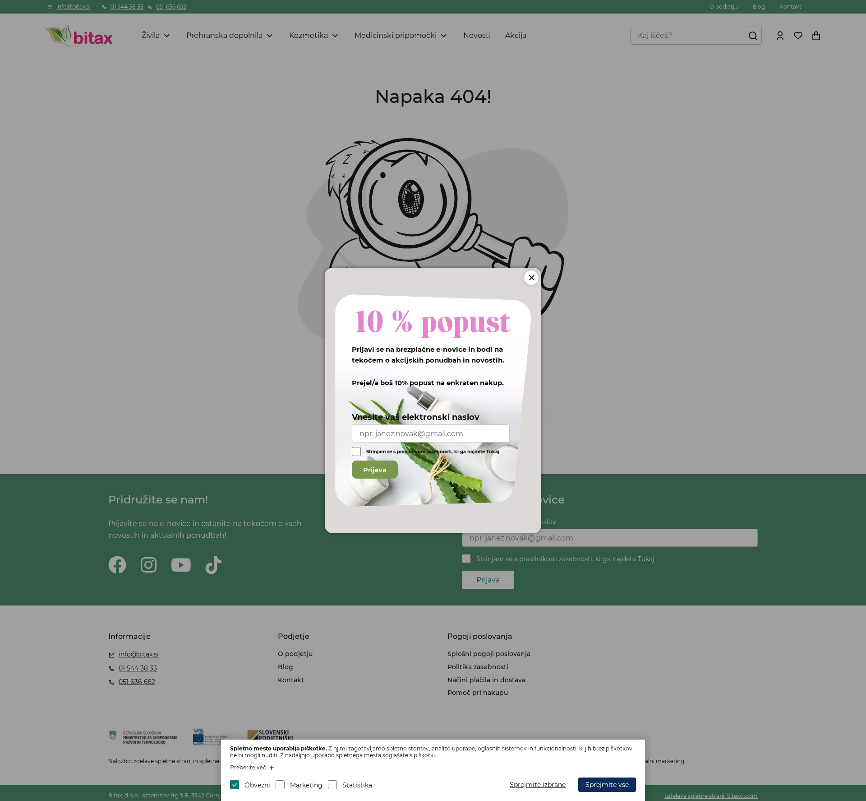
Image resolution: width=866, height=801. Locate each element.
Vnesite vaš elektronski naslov (415, 417)
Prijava (375, 470)
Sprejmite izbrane (538, 785)
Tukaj (492, 452)
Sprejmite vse (607, 785)
